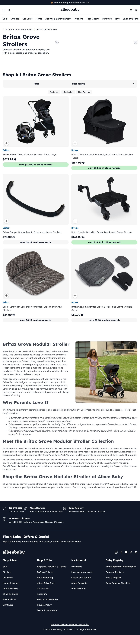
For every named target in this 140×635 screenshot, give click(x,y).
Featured (54, 92)
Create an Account (81, 577)
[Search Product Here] (9, 10)
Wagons (79, 18)
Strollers (15, 18)
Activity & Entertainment (58, 18)
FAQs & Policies (45, 572)
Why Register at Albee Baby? (121, 566)
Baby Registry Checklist (118, 583)
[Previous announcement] (4, 2)
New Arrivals (84, 92)
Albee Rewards (79, 583)
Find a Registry (113, 577)
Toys (117, 18)
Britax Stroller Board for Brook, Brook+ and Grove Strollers (101, 232)
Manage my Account (82, 572)
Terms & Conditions (47, 610)
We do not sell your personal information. (70, 624)
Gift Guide (8, 604)
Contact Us (43, 588)
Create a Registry (115, 572)
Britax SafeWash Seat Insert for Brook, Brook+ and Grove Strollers (32, 308)
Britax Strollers (25, 29)
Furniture (107, 18)
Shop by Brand (130, 18)
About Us (42, 594)
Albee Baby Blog (45, 583)
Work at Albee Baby (47, 599)
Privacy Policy (44, 604)
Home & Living (10, 583)
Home (39, 18)
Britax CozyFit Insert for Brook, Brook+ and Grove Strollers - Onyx (102, 308)
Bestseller (68, 92)
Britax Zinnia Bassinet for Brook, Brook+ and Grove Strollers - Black (102, 156)
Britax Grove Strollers (47, 29)
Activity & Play (10, 588)
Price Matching (45, 577)
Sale (5, 18)
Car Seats (27, 18)
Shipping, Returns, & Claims (51, 566)
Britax (11, 29)
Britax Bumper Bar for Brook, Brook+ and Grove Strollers (32, 232)
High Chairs (93, 18)
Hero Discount (78, 588)
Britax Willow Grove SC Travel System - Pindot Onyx (29, 154)
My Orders (76, 566)
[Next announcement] (136, 2)
